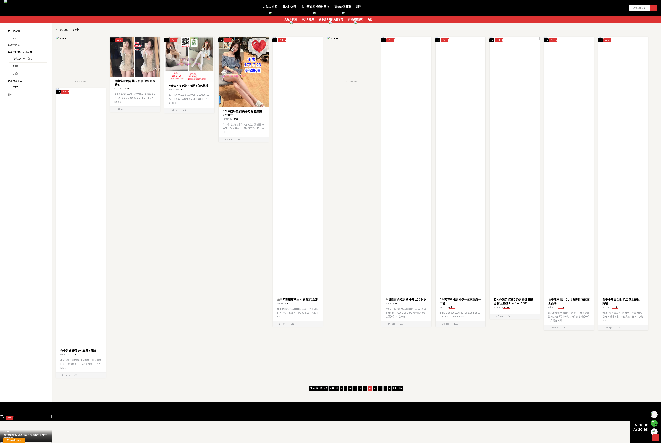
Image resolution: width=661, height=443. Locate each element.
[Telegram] (654, 414)
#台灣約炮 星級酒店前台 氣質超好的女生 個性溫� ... (25, 437)
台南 (15, 73)
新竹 (359, 6)
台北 (15, 37)
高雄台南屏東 (342, 6)
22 (380, 388)
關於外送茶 (289, 6)
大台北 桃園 (270, 6)
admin (127, 89)
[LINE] (654, 423)
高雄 (15, 87)
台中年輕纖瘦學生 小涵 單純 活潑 (297, 299)
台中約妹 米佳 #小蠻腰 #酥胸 (78, 351)
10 (350, 388)
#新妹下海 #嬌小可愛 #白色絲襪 (188, 86)
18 (360, 388)
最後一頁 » (397, 388)
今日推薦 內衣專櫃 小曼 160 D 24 (406, 299)
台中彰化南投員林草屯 (315, 6)
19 (365, 388)
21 (375, 388)
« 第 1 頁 (334, 388)
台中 (15, 66)
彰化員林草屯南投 (22, 58)
